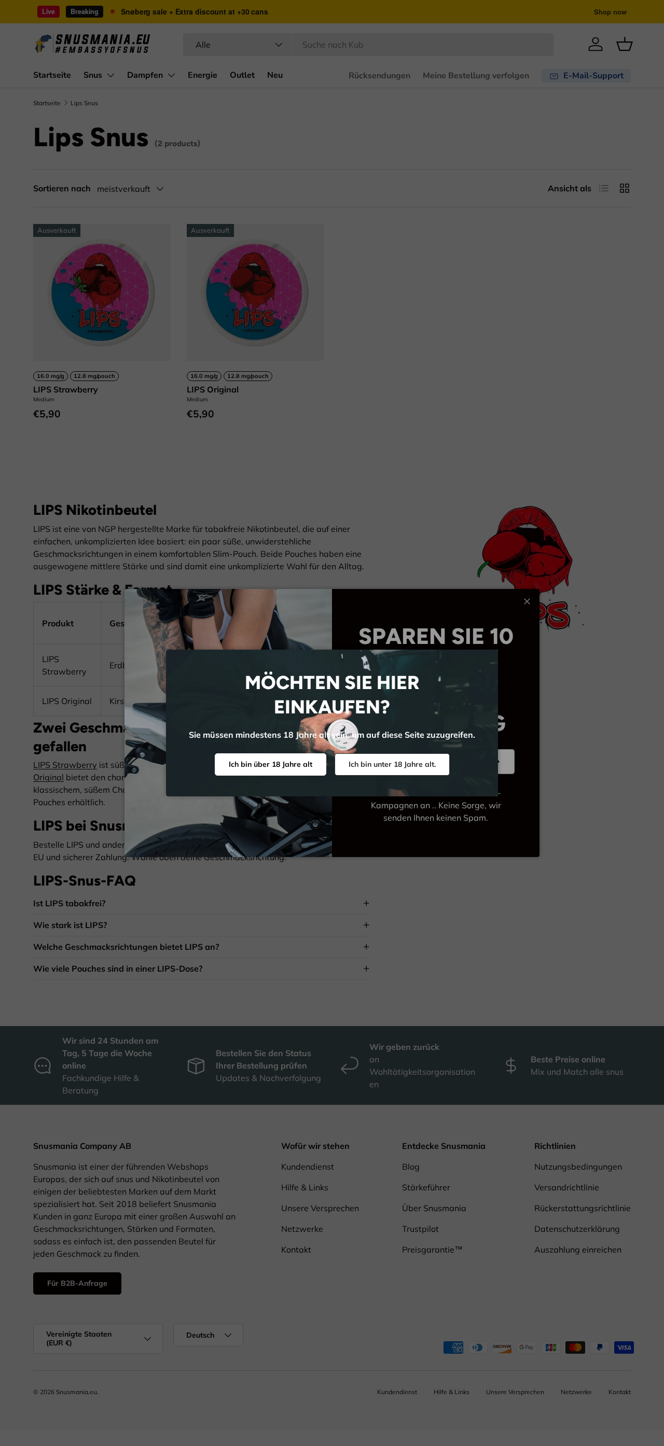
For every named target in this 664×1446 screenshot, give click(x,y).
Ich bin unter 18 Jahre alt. (392, 764)
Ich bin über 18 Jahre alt (270, 764)
